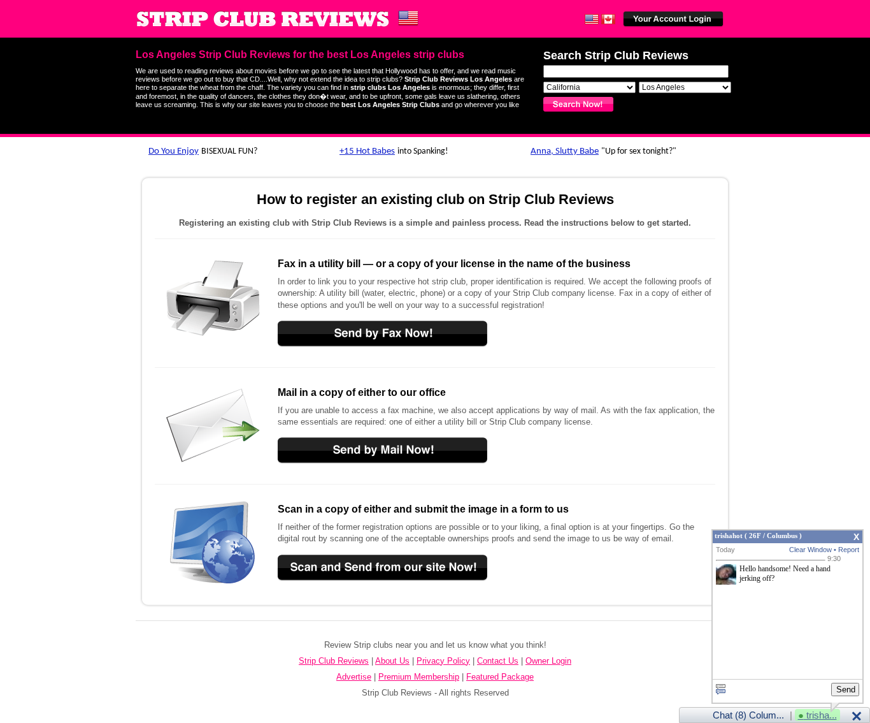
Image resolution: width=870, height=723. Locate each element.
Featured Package (500, 677)
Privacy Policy (443, 661)
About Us (392, 661)
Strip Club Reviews (334, 661)
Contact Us (497, 661)
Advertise (353, 677)
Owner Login (548, 661)
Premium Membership (418, 677)
